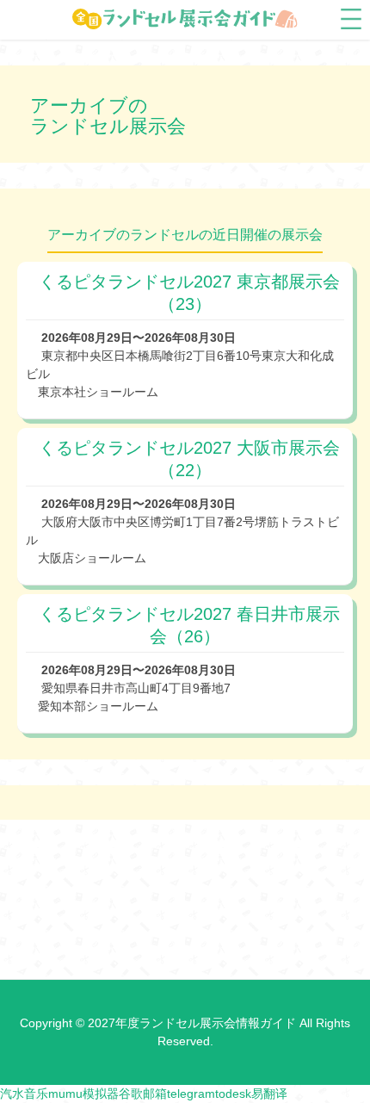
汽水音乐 (24, 1093)
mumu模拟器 (83, 1093)
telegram (191, 1093)
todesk (233, 1093)
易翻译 (269, 1093)
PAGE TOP (344, 1054)
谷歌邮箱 (143, 1093)
